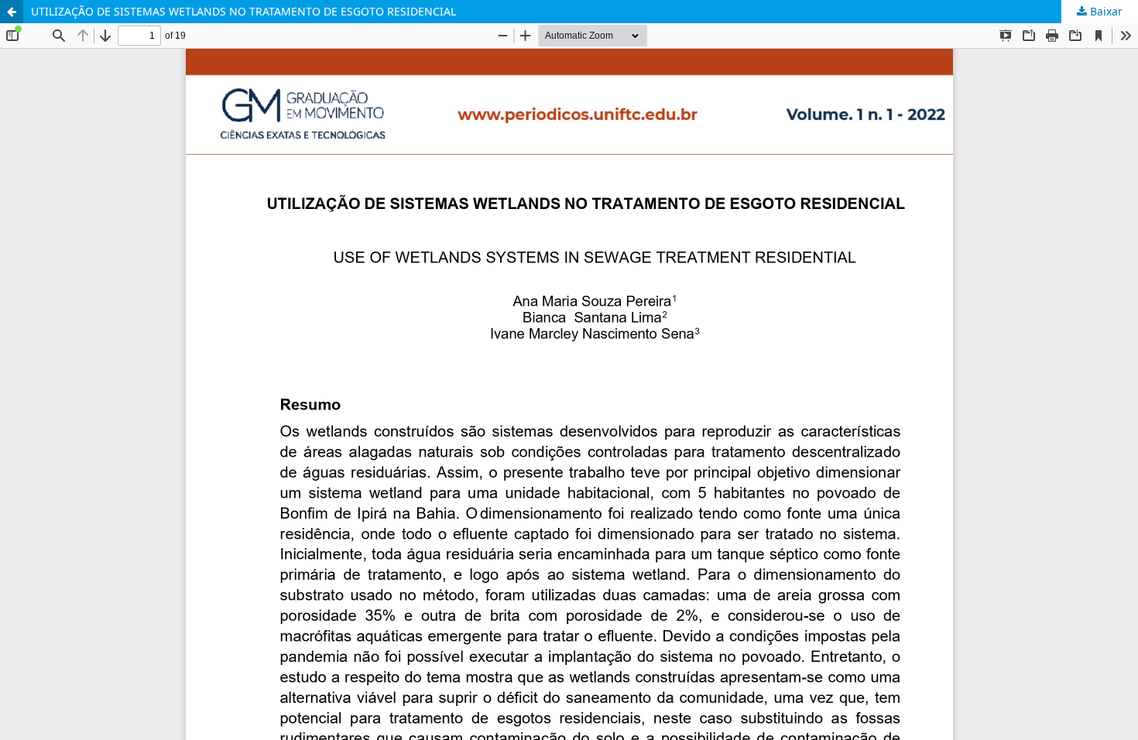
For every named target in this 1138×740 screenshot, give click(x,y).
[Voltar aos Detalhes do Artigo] (11, 11)
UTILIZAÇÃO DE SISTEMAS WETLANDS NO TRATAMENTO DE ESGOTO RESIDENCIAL (243, 11)
